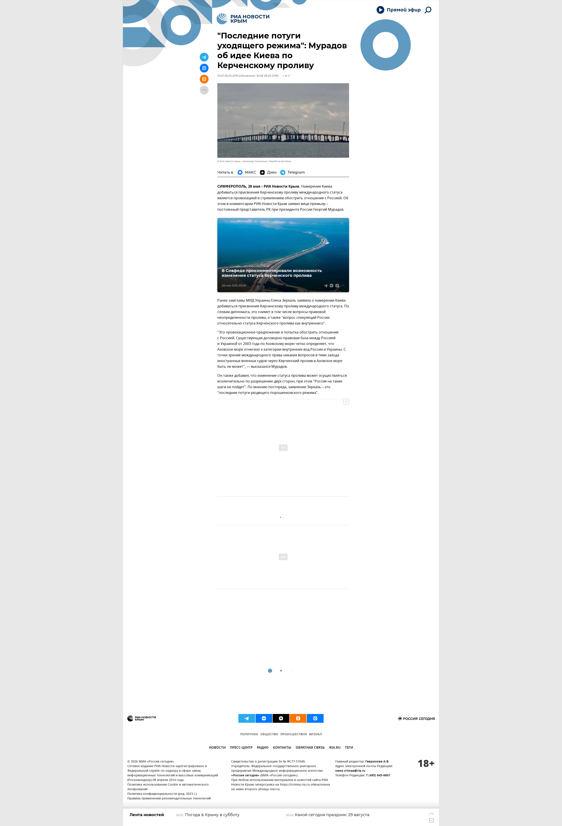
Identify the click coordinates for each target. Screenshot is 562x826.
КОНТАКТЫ (282, 748)
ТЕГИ (349, 748)
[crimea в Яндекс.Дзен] (281, 718)
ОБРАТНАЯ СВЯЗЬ (310, 748)
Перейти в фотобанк (280, 161)
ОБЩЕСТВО (269, 734)
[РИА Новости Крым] (243, 19)
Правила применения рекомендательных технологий (169, 798)
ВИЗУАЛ (315, 734)
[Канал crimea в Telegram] (246, 718)
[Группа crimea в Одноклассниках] (298, 718)
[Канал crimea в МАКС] (315, 718)
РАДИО (262, 748)
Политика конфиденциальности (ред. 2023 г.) (162, 794)
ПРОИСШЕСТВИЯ (293, 734)
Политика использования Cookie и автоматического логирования (168, 787)
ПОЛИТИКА (249, 734)
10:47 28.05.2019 (227, 75)
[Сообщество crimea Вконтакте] (264, 718)
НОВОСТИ (217, 748)
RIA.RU (334, 748)
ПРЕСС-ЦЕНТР (241, 748)
